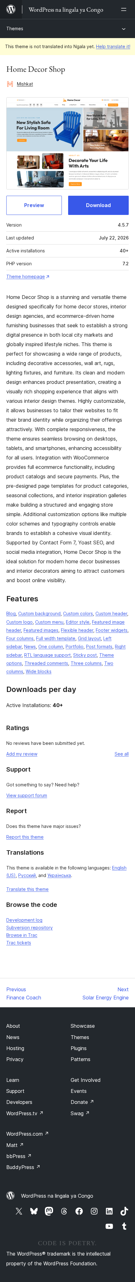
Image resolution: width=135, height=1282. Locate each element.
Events (79, 1091)
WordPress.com (27, 1134)
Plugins (79, 1048)
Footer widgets (111, 630)
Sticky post (85, 655)
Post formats (99, 646)
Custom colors (78, 613)
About (13, 1026)
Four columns (20, 638)
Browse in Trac (21, 935)
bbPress (19, 1156)
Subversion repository (29, 927)
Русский (27, 875)
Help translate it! (113, 46)
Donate (82, 1102)
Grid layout (89, 638)
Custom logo (19, 622)
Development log (24, 920)
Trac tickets (18, 942)
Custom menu (49, 622)
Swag (80, 1113)
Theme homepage (25, 276)
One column (50, 646)
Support (15, 1091)
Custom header (111, 613)
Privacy (15, 1059)
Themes (14, 28)
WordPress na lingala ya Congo (57, 1196)
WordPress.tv (25, 1113)
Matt (15, 1145)
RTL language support (47, 655)
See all (122, 753)
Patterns (80, 1059)
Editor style (77, 622)
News (30, 646)
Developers (19, 1102)
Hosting (15, 1048)
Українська (59, 875)
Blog (11, 613)
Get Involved (86, 1080)
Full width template (55, 638)
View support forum (26, 795)
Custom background (39, 613)
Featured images (41, 630)
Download (98, 205)
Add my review (21, 753)
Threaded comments (46, 663)
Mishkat (25, 84)
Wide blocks (38, 671)
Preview (34, 205)
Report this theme (25, 837)
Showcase (83, 1026)
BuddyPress (23, 1167)
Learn (12, 1080)
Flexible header (77, 630)
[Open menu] (125, 9)
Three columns (86, 663)
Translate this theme (27, 889)
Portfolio (75, 646)
